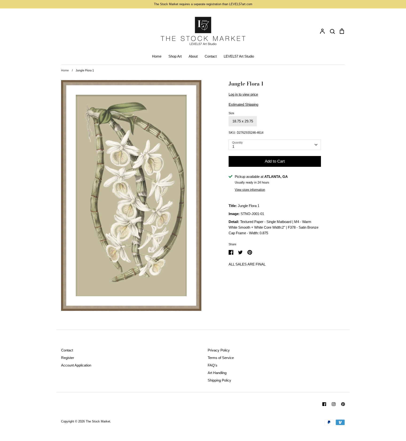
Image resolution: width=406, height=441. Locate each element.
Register (67, 358)
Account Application (76, 365)
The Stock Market (98, 421)
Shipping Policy (219, 380)
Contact (211, 56)
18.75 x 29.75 (242, 121)
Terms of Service (221, 358)
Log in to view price (243, 94)
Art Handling (217, 373)
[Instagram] (333, 404)
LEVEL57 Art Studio (239, 56)
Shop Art (175, 56)
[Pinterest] (343, 404)
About (193, 56)
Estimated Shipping (243, 104)
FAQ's (212, 365)
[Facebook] (324, 404)
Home (156, 56)
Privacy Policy (219, 350)
